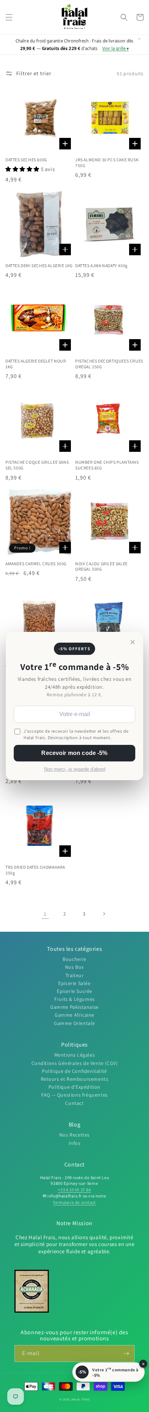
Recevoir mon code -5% (74, 753)
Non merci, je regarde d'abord (74, 769)
